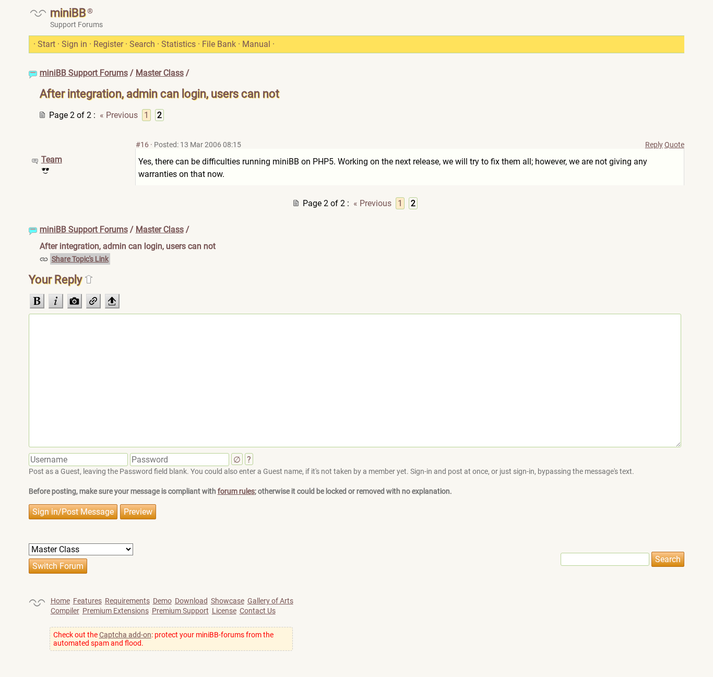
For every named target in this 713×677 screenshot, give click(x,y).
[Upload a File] (112, 301)
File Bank (219, 44)
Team (51, 159)
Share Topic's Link (80, 259)
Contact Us (258, 611)
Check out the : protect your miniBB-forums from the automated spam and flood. (163, 639)
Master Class (160, 73)
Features (87, 601)
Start (46, 44)
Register (108, 44)
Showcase (227, 601)
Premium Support (180, 611)
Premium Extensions (115, 611)
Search (142, 44)
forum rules (236, 491)
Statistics (178, 44)
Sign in (74, 44)
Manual (256, 44)
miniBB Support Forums (84, 73)
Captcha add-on (125, 635)
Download (191, 601)
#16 (142, 144)
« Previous (119, 115)
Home (60, 601)
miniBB (68, 12)
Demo (162, 601)
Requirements (127, 601)
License (224, 611)
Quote (674, 144)
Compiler (65, 611)
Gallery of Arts (270, 601)
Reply (654, 144)
